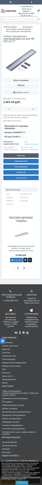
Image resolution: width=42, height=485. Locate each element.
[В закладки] (25, 260)
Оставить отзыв (22, 92)
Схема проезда (8, 359)
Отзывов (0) (21, 172)
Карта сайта (7, 376)
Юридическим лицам (11, 366)
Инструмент (7, 402)
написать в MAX (27, 13)
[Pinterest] (23, 332)
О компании (7, 342)
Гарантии (6, 352)
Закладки (6, 449)
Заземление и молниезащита (15, 398)
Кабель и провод (9, 408)
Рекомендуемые (21, 167)
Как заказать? (21, 178)
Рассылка (6, 452)
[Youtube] (27, 332)
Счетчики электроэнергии (13, 428)
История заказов (9, 445)
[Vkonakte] (15, 332)
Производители (9, 379)
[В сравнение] (30, 260)
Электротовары (10, 27)
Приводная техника (10, 422)
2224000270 (18, 132)
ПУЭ (4, 369)
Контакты (6, 372)
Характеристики (21, 161)
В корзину (17, 260)
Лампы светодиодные (11, 418)
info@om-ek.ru (26, 15)
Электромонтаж (9, 356)
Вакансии (6, 349)
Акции (5, 383)
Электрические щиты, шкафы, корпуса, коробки (19, 433)
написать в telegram (26, 10)
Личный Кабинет (9, 442)
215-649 (15, 136)
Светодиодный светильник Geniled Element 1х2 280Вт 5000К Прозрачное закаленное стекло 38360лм (21, 248)
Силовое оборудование (12, 425)
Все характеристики (31, 143)
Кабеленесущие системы (13, 405)
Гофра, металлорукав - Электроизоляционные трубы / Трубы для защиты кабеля (20, 393)
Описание (21, 155)
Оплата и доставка (10, 346)
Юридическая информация (14, 362)
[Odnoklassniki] (19, 332)
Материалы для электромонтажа (16, 412)
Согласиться (22, 483)
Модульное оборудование (13, 415)
